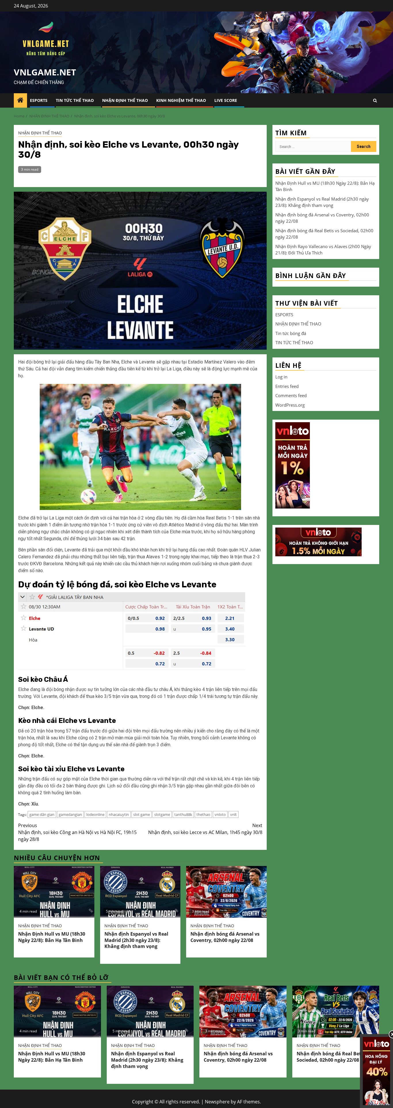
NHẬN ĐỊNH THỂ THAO (125, 100)
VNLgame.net (45, 72)
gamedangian (70, 814)
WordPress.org (290, 405)
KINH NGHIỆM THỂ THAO (181, 100)
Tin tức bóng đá (290, 333)
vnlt (233, 814)
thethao (203, 814)
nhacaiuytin (119, 814)
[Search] (375, 100)
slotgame (162, 814)
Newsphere (217, 1102)
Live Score (225, 100)
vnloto (220, 814)
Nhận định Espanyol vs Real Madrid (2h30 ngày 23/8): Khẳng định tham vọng (136, 940)
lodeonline (95, 814)
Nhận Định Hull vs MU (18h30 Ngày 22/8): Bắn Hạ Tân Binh (51, 937)
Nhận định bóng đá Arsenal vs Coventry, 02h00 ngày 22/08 (225, 937)
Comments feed (291, 395)
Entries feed (287, 386)
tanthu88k (183, 814)
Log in (281, 376)
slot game (141, 814)
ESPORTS (38, 100)
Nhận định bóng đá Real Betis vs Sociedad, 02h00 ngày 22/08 (334, 1056)
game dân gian (41, 814)
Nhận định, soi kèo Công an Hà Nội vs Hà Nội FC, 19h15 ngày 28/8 (77, 832)
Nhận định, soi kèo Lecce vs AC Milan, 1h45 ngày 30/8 (205, 828)
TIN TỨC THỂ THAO (75, 100)
